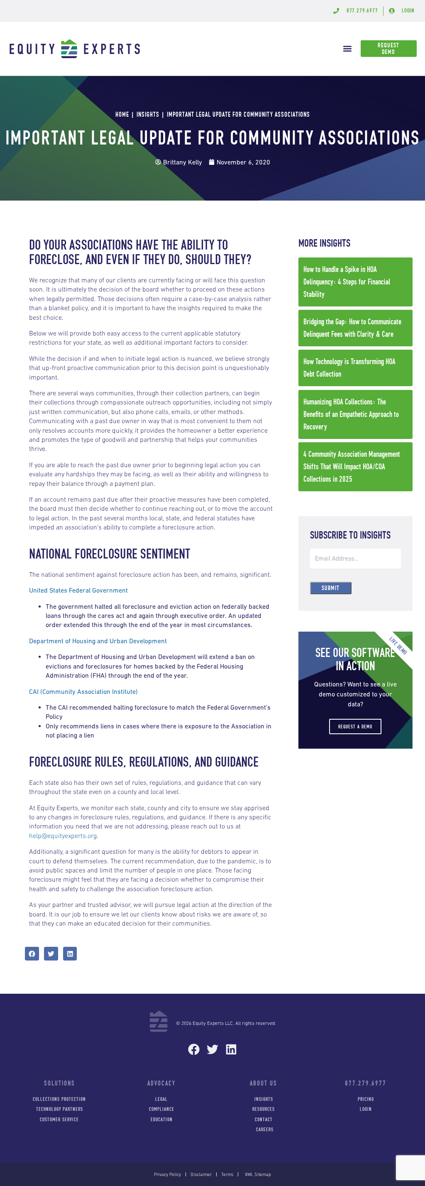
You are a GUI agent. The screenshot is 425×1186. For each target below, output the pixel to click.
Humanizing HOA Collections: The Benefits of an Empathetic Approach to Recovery (351, 414)
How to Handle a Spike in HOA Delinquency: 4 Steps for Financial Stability (346, 282)
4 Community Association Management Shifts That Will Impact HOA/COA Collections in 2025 (351, 466)
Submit (331, 588)
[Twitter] (212, 1049)
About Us (263, 1083)
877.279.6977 (365, 1083)
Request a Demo (355, 726)
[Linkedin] (231, 1049)
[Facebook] (194, 1049)
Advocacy (161, 1083)
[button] (347, 49)
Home (122, 114)
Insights (148, 114)
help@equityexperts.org (63, 835)
